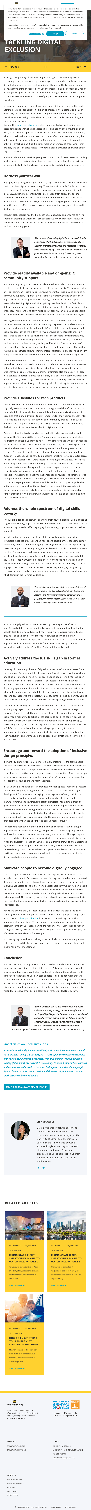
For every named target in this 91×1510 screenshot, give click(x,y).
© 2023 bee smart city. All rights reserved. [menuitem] (31, 1507)
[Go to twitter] (43, 1167)
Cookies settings (36, 34)
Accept (55, 34)
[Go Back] (45, 67)
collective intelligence (74, 1054)
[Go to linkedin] (39, 1167)
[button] (86, 1505)
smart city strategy (27, 125)
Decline (74, 34)
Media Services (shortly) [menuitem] (64, 1458)
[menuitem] (16, 1446)
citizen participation (28, 918)
